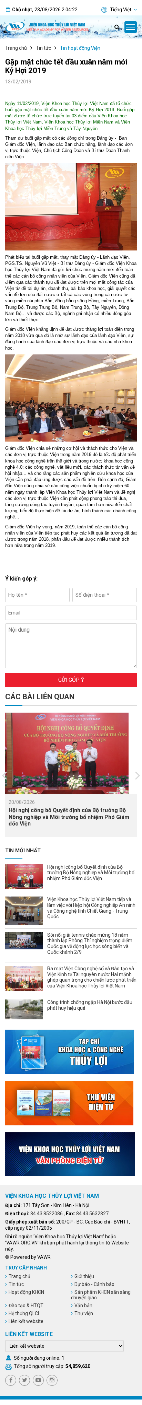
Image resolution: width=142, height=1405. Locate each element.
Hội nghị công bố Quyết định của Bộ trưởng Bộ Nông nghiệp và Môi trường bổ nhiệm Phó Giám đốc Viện (69, 817)
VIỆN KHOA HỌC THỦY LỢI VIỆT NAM (52, 1196)
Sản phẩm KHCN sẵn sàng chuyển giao (101, 1294)
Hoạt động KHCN (26, 1292)
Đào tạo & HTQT (26, 1305)
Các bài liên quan (39, 696)
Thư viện (83, 1313)
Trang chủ (16, 48)
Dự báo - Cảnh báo (94, 1284)
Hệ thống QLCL (24, 1313)
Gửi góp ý (71, 680)
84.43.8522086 (46, 1213)
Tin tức (43, 48)
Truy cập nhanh (26, 1267)
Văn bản (83, 1305)
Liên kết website (26, 1321)
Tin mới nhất (23, 850)
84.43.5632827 (92, 1213)
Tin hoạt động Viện (80, 48)
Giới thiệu (84, 1276)
